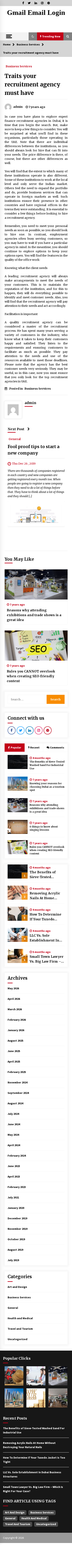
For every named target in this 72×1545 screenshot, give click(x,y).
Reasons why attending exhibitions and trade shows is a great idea (34, 615)
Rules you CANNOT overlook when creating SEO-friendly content (31, 676)
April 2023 (14, 1176)
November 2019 (17, 1229)
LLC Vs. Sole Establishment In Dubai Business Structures (44, 938)
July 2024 (13, 1114)
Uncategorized (17, 1339)
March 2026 (15, 1009)
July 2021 (13, 1197)
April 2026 (14, 999)
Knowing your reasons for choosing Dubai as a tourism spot (47, 787)
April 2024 (14, 1145)
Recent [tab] (35, 747)
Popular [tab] (16, 747)
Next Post (16, 429)
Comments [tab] (57, 747)
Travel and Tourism (20, 1328)
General (15, 438)
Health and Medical (20, 1318)
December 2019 (17, 1218)
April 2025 (14, 1061)
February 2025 (17, 1072)
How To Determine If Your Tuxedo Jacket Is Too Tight (45, 917)
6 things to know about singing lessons (44, 828)
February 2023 (17, 1187)
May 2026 (13, 988)
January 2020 (16, 1208)
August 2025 (15, 1040)
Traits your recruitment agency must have (32, 84)
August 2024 (15, 1103)
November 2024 (17, 1082)
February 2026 (17, 1019)
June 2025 (14, 1051)
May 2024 (13, 1134)
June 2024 (14, 1124)
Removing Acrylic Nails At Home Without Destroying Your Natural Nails (46, 895)
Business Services (19, 66)
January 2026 (16, 1030)
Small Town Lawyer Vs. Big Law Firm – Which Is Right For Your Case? (46, 959)
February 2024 (17, 1155)
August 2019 (15, 1249)
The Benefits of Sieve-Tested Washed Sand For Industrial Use (47, 765)
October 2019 (16, 1239)
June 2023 (14, 1166)
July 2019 (13, 1260)
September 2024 (18, 1093)
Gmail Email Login (36, 12)
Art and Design (17, 1287)
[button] (33, 36)
